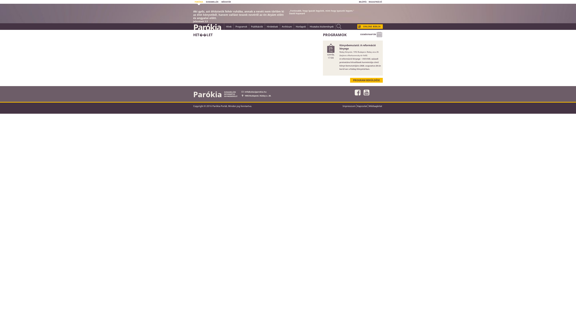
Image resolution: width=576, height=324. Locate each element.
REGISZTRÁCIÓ (375, 2)
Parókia (207, 27)
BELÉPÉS (363, 2)
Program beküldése (366, 80)
